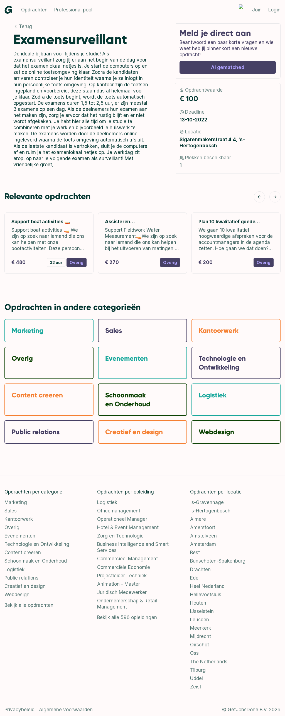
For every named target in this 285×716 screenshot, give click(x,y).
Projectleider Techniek (122, 575)
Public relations (21, 578)
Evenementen (19, 536)
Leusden (199, 619)
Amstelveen (203, 536)
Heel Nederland (207, 586)
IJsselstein (202, 611)
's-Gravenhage (207, 502)
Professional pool (73, 10)
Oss (194, 653)
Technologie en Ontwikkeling (36, 544)
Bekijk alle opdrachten (28, 605)
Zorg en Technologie (120, 536)
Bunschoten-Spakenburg (217, 561)
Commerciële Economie (123, 567)
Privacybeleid (19, 709)
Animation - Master (118, 584)
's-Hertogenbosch (210, 511)
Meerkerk (200, 628)
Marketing (15, 502)
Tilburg (198, 670)
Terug (25, 26)
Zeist (195, 687)
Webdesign (17, 594)
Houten (198, 603)
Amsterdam (203, 544)
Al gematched (227, 67)
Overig (11, 527)
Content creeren (22, 552)
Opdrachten (34, 10)
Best (195, 552)
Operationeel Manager (122, 519)
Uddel (196, 678)
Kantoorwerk (18, 519)
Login (274, 10)
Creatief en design (25, 586)
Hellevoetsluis (205, 594)
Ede (194, 578)
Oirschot (199, 644)
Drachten (200, 569)
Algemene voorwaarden (66, 709)
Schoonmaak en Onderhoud (35, 561)
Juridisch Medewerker (122, 592)
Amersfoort (202, 527)
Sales (10, 511)
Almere (198, 519)
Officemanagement (118, 511)
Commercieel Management (127, 558)
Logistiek (14, 569)
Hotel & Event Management (128, 527)
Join (257, 10)
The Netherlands (208, 661)
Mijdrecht (200, 636)
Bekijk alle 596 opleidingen (127, 617)
